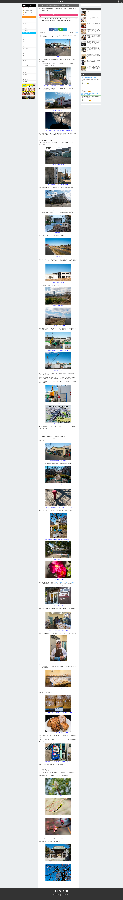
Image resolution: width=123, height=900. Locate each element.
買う (23, 37)
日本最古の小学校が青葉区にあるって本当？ (89, 77)
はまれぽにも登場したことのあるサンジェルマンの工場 (65, 582)
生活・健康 (25, 28)
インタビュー (25, 30)
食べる (24, 34)
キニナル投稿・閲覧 (28, 10)
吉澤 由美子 (76, 32)
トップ (39, 5)
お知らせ (24, 60)
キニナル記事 (27, 7)
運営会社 (24, 72)
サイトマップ (25, 69)
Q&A (24, 67)
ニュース (26, 14)
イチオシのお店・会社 (29, 12)
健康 (23, 55)
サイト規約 (25, 74)
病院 (23, 51)
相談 (23, 53)
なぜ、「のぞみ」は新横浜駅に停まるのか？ (89, 85)
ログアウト (25, 81)
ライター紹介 (25, 65)
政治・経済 (25, 18)
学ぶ (23, 44)
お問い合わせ (25, 79)
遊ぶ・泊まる (25, 48)
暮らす (24, 46)
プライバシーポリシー (27, 76)
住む (23, 41)
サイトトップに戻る (30, 5)
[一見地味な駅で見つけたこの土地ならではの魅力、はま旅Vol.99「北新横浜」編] (65, 29)
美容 (23, 39)
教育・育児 (25, 25)
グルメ (24, 21)
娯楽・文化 (25, 23)
